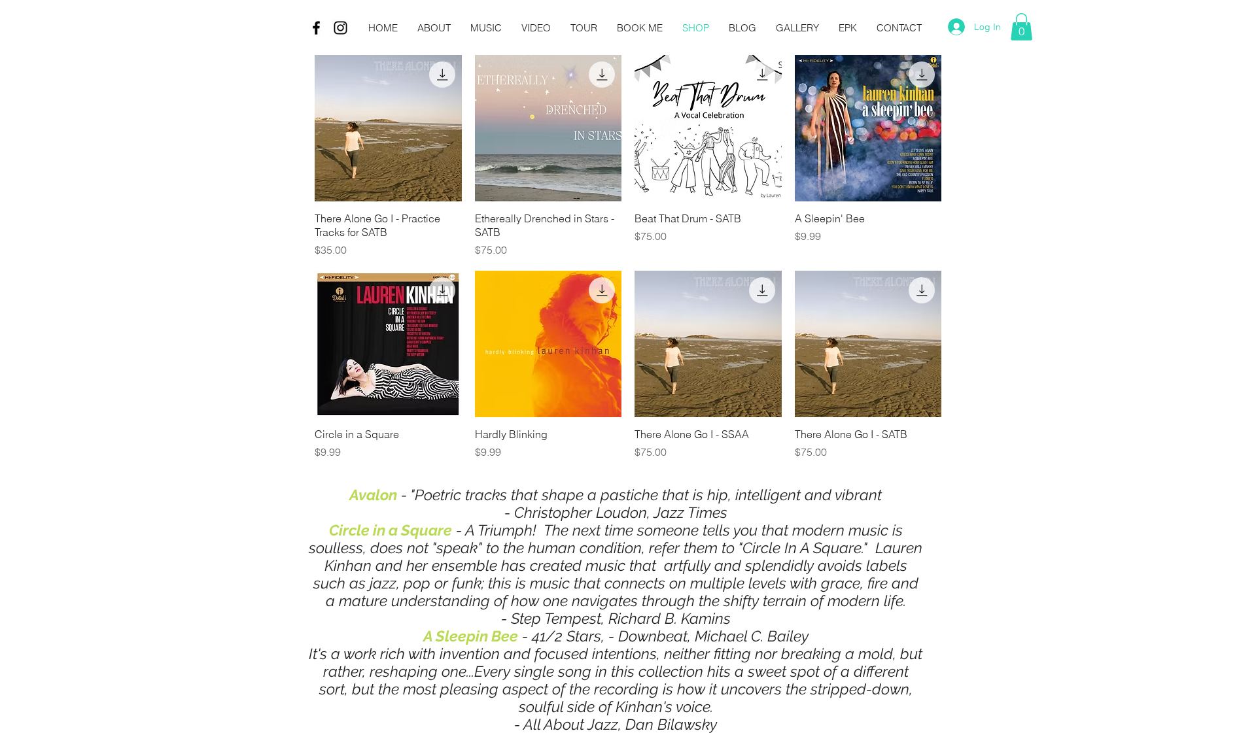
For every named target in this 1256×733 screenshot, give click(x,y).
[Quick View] (388, 128)
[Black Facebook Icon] (316, 28)
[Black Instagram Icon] (340, 28)
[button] (1021, 27)
